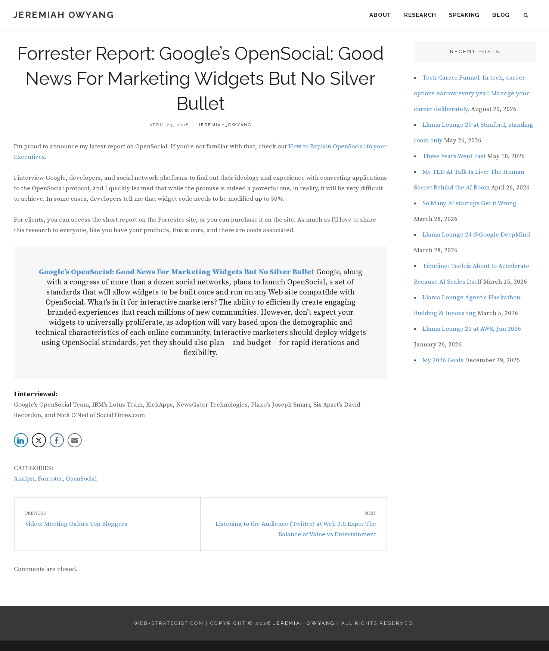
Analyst (24, 478)
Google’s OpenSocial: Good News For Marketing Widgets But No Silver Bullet (176, 272)
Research (420, 15)
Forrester (50, 478)
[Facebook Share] (57, 440)
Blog (501, 15)
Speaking (464, 15)
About (380, 15)
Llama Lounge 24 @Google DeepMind (476, 235)
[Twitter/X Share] (39, 440)
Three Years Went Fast (454, 156)
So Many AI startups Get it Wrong (469, 203)
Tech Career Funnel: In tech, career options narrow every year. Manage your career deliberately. (471, 93)
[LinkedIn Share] (21, 440)
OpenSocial (81, 478)
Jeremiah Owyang (63, 14)
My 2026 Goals (442, 360)
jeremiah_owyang (224, 125)
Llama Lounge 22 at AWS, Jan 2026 (471, 329)
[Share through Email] (75, 440)
